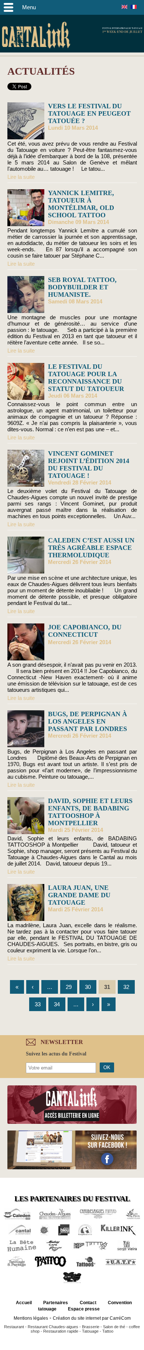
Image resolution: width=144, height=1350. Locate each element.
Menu (29, 7)
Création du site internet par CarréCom (92, 1318)
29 (69, 987)
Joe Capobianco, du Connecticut (84, 630)
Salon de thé (114, 1327)
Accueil (24, 1302)
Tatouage (90, 1331)
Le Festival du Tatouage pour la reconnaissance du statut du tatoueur (86, 377)
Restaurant (14, 1327)
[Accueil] (36, 36)
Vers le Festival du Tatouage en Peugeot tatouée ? (89, 113)
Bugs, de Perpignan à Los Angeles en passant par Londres (87, 721)
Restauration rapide (60, 1331)
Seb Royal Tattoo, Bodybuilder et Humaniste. (82, 287)
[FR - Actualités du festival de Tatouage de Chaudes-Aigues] (134, 7)
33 (38, 1004)
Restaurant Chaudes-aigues (53, 1327)
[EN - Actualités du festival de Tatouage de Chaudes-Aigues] (124, 7)
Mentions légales (31, 1318)
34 (57, 1004)
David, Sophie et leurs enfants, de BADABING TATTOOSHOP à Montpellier (90, 812)
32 (126, 987)
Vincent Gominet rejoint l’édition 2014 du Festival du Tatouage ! (88, 464)
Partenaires (55, 1302)
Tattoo (107, 1331)
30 (88, 987)
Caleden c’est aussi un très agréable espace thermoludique (91, 548)
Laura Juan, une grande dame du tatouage (79, 895)
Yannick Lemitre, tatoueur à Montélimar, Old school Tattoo (81, 204)
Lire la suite (21, 177)
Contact (88, 1302)
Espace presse (84, 1309)
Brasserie (90, 1327)
